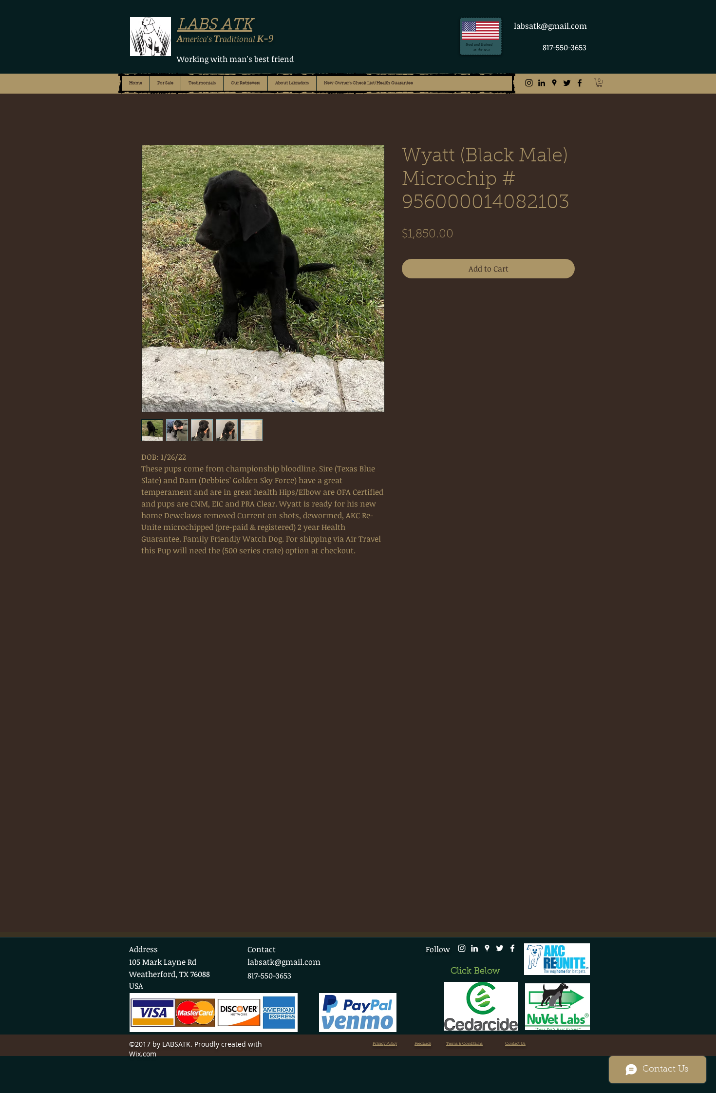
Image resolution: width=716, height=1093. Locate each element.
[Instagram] (529, 83)
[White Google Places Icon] (487, 948)
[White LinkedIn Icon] (474, 948)
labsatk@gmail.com (550, 25)
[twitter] (567, 83)
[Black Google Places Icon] (554, 83)
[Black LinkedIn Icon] (541, 83)
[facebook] (579, 83)
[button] (599, 82)
